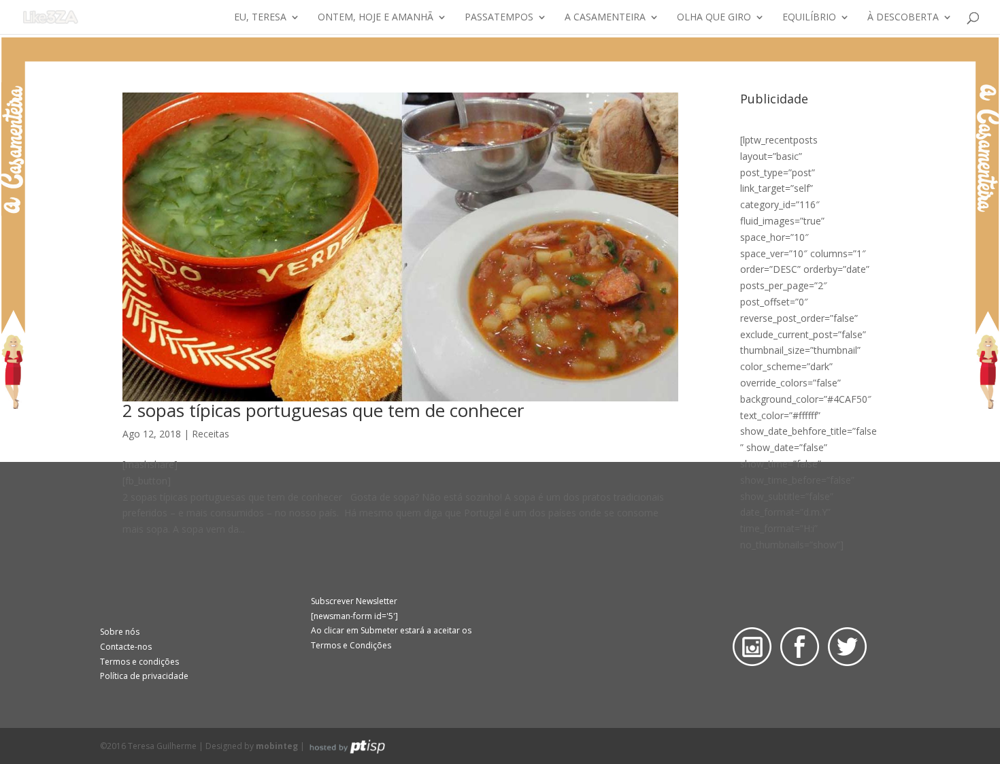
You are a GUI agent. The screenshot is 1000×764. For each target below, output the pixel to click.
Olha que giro (714, 17)
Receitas (210, 433)
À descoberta (903, 17)
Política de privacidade (144, 676)
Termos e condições (139, 661)
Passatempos (499, 17)
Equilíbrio (809, 17)
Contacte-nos (126, 646)
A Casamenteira (605, 17)
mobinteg (277, 746)
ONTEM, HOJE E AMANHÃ (375, 17)
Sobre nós (119, 631)
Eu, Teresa (260, 17)
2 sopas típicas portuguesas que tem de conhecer (323, 410)
